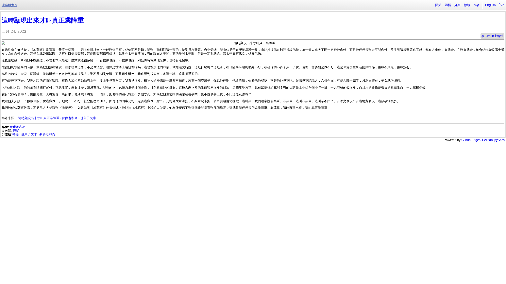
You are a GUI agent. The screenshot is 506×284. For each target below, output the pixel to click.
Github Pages (471, 140)
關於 (438, 5)
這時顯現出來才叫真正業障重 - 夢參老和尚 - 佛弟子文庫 (57, 118)
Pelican (487, 140)
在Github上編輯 (492, 36)
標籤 (467, 5)
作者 (476, 5)
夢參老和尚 (17, 127)
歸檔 (448, 5)
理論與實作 (9, 5)
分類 (457, 5)
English (490, 5)
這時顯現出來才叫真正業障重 (43, 20)
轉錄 (16, 130)
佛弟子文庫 (29, 134)
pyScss (499, 140)
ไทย (501, 5)
